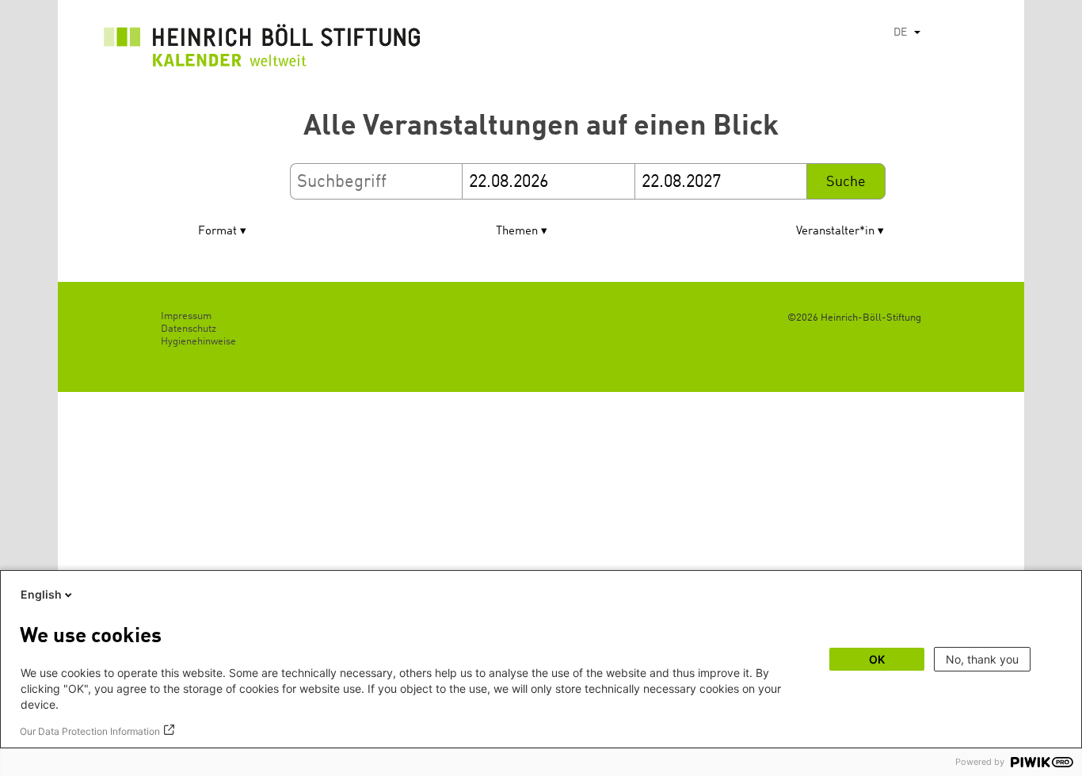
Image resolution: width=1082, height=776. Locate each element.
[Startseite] (262, 49)
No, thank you (982, 659)
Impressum (186, 316)
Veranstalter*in (835, 232)
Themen (517, 232)
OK (877, 659)
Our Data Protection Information (90, 731)
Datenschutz (188, 329)
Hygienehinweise (198, 342)
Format (217, 232)
